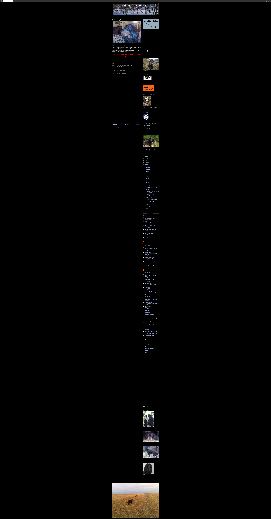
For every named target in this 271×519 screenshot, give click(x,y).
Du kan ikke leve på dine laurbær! (151, 267)
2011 (146, 162)
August (146, 280)
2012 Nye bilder (148, 262)
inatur (146, 322)
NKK (146, 346)
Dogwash (147, 204)
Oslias (146, 270)
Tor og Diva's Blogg (149, 233)
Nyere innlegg (115, 124)
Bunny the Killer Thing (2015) (150, 238)
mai (147, 180)
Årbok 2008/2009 (149, 197)
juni (147, 178)
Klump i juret (147, 234)
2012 (146, 160)
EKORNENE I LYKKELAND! (150, 258)
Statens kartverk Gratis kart (151, 348)
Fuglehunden (148, 217)
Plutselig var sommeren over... (150, 284)
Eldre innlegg (138, 124)
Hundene (146, 307)
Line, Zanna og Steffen (150, 237)
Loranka (146, 352)
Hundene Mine (148, 306)
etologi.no (147, 337)
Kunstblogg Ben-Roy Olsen (151, 261)
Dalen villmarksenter (149, 257)
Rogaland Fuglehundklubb (150, 321)
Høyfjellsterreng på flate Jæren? (152, 187)
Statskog (147, 342)
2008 (146, 211)
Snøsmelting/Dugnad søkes (120, 20)
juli (146, 176)
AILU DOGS (147, 298)
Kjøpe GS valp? (148, 222)
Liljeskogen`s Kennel (149, 314)
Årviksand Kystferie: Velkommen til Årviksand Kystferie (150, 293)
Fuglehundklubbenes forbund (151, 331)
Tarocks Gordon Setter (150, 335)
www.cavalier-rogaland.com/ (151, 316)
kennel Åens (147, 354)
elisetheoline (147, 287)
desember (148, 167)
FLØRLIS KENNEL (149, 247)
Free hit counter (145, 52)
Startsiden (127, 124)
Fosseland (147, 329)
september (148, 173)
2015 (146, 156)
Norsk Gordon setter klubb (150, 225)
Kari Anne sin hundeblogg (150, 229)
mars (147, 184)
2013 (146, 158)
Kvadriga (147, 310)
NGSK (146, 221)
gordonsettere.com (149, 356)
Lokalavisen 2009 (146, 128)
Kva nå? (146, 230)
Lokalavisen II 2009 (147, 125)
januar (147, 208)
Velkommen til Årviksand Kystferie (151, 295)
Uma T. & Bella (148, 241)
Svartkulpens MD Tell (149, 279)
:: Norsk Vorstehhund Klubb (151, 333)
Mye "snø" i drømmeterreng (151, 185)
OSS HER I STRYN (149, 274)
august (147, 174)
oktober (147, 171)
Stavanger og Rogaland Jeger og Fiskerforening (151, 319)
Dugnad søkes (120, 66)
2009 (146, 166)
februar (147, 206)
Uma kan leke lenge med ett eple (151, 299)
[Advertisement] (122, 114)
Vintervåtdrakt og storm (149, 288)
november (148, 169)
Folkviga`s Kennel (135, 6)
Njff (145, 339)
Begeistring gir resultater (150, 265)
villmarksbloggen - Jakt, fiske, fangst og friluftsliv (151, 325)
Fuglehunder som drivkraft (150, 218)
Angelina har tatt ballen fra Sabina (151, 303)
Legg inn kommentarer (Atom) (123, 127)
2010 (146, 164)
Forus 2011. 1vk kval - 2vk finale (151, 271)
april (147, 182)
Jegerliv (146, 350)
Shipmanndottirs (148, 283)
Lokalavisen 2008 (146, 127)
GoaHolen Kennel (148, 302)
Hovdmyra (147, 327)
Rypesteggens (148, 252)
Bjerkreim (147, 189)
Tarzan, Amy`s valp (149, 344)
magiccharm (147, 312)
